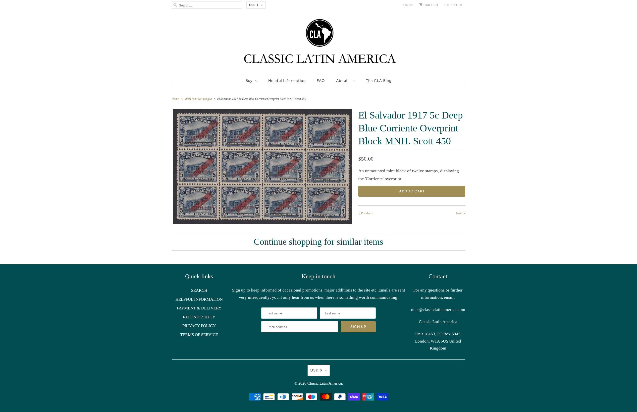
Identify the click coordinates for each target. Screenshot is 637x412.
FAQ (321, 80)
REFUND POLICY (199, 317)
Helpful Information (287, 80)
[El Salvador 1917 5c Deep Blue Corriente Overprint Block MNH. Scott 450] (262, 166)
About (343, 80)
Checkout (453, 5)
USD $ (254, 5)
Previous (366, 213)
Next (459, 213)
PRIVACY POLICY (199, 325)
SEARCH (199, 290)
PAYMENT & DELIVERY (199, 308)
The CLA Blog (379, 80)
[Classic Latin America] (318, 43)
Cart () (430, 5)
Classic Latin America (324, 383)
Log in (407, 5)
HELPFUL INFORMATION (199, 299)
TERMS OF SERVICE (199, 334)
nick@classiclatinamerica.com (438, 309)
